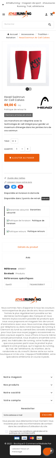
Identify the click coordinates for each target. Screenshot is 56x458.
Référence (10, 268)
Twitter (13, 187)
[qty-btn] (27, 148)
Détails (45, 198)
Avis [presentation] (28, 257)
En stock (9, 273)
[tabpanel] (28, 65)
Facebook (7, 187)
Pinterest (20, 187)
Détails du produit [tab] (28, 247)
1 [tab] (26, 89)
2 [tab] (29, 89)
